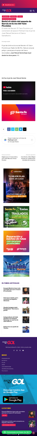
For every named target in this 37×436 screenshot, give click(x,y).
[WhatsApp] (16, 129)
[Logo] (7, 10)
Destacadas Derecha (9, 19)
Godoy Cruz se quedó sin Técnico (10, 327)
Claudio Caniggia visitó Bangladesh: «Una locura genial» (11, 309)
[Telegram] (20, 129)
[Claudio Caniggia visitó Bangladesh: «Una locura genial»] (26, 310)
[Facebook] (9, 129)
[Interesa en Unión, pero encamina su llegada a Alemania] (26, 300)
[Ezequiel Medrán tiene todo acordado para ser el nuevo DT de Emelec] (26, 291)
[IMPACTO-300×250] (16, 278)
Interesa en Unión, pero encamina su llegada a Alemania (10, 299)
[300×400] (16, 204)
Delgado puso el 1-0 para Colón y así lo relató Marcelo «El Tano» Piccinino (10, 158)
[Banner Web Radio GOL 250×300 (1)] (16, 229)
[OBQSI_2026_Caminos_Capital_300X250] (16, 253)
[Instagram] (17, 350)
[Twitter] (13, 129)
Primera (13, 16)
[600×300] (18, 122)
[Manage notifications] (33, 433)
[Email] (24, 129)
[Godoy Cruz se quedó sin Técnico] (26, 329)
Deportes (6, 16)
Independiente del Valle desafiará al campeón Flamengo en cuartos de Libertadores (10, 319)
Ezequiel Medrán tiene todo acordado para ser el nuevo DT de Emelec (12, 289)
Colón (4, 415)
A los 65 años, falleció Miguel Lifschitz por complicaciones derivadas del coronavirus (28, 158)
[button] (17, 432)
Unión (20, 16)
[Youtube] (23, 350)
